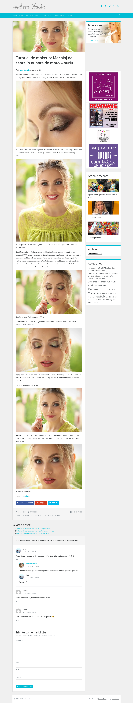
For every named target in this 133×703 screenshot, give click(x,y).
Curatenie (91, 273)
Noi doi (110, 293)
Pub (102, 296)
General (93, 289)
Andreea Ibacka (29, 6)
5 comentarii (77, 512)
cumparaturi (114, 271)
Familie (103, 281)
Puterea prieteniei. (95, 238)
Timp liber (112, 300)
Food (37, 15)
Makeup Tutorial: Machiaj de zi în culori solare (33, 533)
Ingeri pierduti (102, 290)
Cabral (26, 496)
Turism (90, 302)
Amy (27, 575)
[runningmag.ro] (103, 115)
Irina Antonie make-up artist (44, 515)
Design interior (101, 276)
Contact (69, 15)
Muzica (104, 293)
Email (18, 670)
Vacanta (95, 302)
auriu (18, 515)
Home (14, 15)
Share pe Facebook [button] (26, 503)
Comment (19, 640)
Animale (90, 268)
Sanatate (113, 296)
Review (107, 297)
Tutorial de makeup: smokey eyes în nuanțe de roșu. (35, 531)
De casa (115, 273)
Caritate (108, 268)
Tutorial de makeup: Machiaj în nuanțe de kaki (33, 528)
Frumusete (33, 512)
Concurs (97, 270)
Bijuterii (95, 268)
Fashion (29, 15)
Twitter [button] (54, 503)
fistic (22, 515)
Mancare (92, 293)
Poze (93, 297)
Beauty (22, 15)
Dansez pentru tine (106, 273)
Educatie (96, 278)
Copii (103, 271)
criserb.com (115, 699)
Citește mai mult (94, 40)
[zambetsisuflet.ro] (103, 136)
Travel (43, 15)
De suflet (110, 276)
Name (18, 662)
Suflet (106, 300)
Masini (99, 293)
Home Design (53, 15)
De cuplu (92, 276)
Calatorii (102, 267)
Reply (17, 559)
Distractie (90, 278)
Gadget (107, 286)
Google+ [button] (42, 503)
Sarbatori (90, 300)
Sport (102, 300)
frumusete (28, 515)
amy (24, 549)
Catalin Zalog (102, 699)
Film (90, 285)
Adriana (25, 591)
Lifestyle (111, 289)
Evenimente (93, 281)
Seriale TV (96, 300)
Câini (96, 273)
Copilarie (107, 271)
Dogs (62, 15)
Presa (97, 297)
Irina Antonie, (25, 70)
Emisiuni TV (103, 278)
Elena (25, 610)
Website (18, 678)
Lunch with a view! (95, 217)
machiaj (57, 515)
